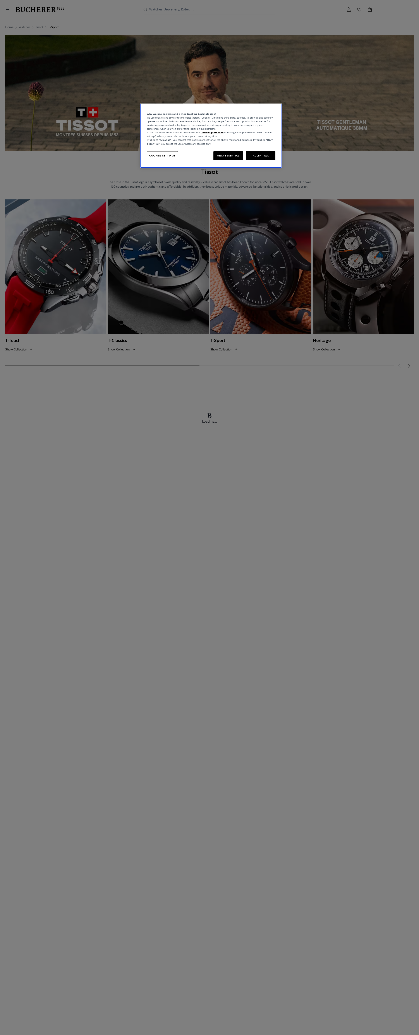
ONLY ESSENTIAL (228, 155)
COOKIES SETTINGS (162, 155)
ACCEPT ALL (261, 155)
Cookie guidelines (212, 132)
